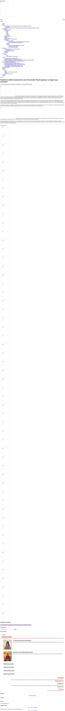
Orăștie (7, 34)
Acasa (3, 23)
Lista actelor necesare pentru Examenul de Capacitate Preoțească (19, 41)
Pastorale (7, 26)
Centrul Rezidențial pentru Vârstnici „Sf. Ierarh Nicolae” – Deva (14, 64)
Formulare (6, 52)
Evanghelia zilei (60, 683)
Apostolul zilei (61, 677)
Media (3, 69)
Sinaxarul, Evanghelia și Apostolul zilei (10, 71)
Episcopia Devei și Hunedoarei (10, 19)
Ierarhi (3, 25)
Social (3, 57)
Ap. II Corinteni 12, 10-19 (59, 681)
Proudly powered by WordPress (5, 709)
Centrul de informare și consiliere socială (10, 58)
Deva (7, 32)
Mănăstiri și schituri (7, 36)
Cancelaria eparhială (7, 29)
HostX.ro (35, 707)
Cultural (3, 53)
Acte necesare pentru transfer (13, 47)
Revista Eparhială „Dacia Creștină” (12, 56)
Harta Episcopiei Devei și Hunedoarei (10, 38)
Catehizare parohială (5, 67)
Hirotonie (8, 44)
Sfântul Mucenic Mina (8, 663)
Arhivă (1, 703)
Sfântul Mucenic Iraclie (8, 673)
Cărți (7, 55)
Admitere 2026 (8, 49)
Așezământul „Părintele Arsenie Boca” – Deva (11, 62)
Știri (3, 77)
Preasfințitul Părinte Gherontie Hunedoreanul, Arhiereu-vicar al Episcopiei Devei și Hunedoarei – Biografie (21, 27)
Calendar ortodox (6, 637)
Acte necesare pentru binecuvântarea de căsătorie (16, 45)
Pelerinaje (4, 68)
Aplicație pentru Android (8, 73)
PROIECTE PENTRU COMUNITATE (8, 61)
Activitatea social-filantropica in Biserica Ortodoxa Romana (14, 60)
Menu (1, 21)
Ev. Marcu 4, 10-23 (60, 686)
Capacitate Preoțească (9, 40)
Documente (6, 39)
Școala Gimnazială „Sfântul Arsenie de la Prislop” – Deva (13, 65)
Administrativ (4, 28)
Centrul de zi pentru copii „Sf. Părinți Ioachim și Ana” (13, 59)
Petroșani (7, 35)
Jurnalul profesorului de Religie (9, 50)
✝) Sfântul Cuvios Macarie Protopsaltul (22, 640)
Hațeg (7, 33)
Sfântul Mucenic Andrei (8, 670)
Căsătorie (7, 43)
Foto (5, 70)
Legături (5, 72)
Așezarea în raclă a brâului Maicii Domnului (23, 652)
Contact (3, 75)
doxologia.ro (61, 689)
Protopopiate (6, 30)
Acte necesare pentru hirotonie (13, 46)
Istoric (3, 24)
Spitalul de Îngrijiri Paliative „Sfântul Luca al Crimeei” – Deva (14, 63)
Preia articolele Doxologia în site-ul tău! (55, 690)
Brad (7, 31)
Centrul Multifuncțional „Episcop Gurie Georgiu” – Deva (13, 66)
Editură (5, 54)
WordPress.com (19, 709)
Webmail (3, 74)
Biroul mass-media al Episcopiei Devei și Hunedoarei (12, 84)
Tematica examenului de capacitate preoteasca (16, 42)
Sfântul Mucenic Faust (8, 667)
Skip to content (2, 0)
